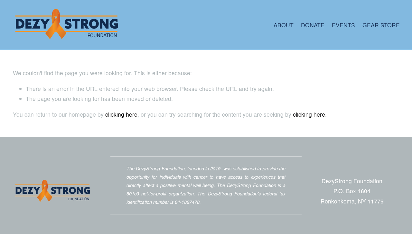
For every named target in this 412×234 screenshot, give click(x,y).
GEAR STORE (381, 25)
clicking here (121, 114)
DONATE (312, 25)
